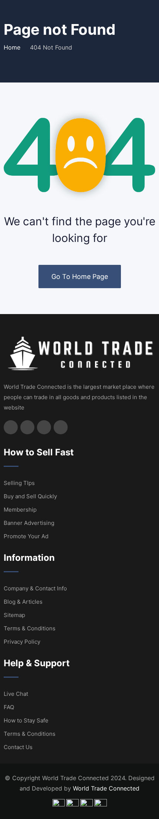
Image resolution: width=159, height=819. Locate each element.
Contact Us (18, 747)
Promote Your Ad (26, 536)
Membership (20, 509)
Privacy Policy (22, 641)
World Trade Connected (106, 788)
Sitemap (14, 615)
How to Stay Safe (26, 720)
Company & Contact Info (35, 588)
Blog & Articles (23, 601)
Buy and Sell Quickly (30, 496)
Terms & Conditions (29, 628)
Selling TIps (19, 482)
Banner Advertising (29, 522)
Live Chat (16, 693)
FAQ (9, 707)
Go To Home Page (79, 276)
